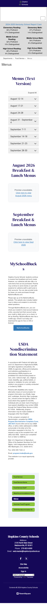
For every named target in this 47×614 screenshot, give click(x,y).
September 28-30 (18, 150)
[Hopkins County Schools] (23, 12)
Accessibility (24, 568)
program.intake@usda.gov (23, 453)
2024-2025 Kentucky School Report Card (23, 24)
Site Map (23, 564)
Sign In (23, 571)
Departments (7, 58)
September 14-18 (18, 136)
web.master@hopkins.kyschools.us (26, 551)
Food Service (19, 58)
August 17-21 (16, 106)
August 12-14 (16, 99)
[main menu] (42, 18)
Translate (30, 577)
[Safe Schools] (23, 542)
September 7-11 (18, 129)
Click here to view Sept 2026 (24, 243)
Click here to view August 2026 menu (23, 194)
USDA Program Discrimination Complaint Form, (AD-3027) (23, 421)
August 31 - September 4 (21, 121)
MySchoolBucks (23, 328)
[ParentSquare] (23, 593)
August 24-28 (16, 113)
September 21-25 (18, 143)
